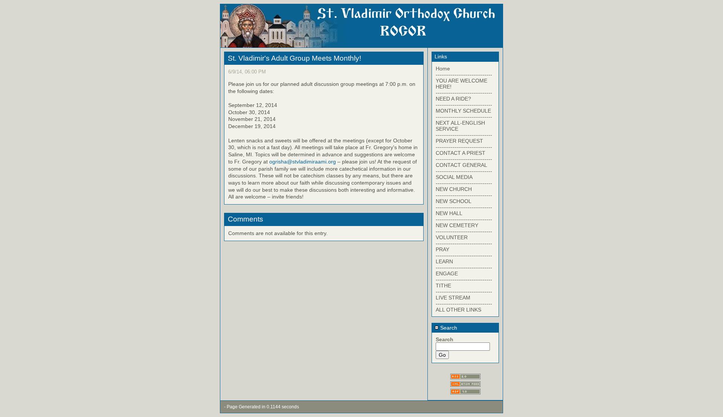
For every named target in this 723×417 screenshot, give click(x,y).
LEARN (444, 261)
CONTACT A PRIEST (460, 153)
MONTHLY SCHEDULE (463, 111)
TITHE (443, 286)
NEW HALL (449, 213)
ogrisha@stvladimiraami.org (302, 162)
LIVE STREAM (453, 298)
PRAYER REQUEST (459, 141)
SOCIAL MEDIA (454, 177)
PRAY (442, 249)
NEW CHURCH (454, 189)
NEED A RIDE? (453, 99)
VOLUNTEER (452, 237)
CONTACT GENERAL (461, 165)
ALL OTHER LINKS (458, 310)
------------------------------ (464, 75)
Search (448, 328)
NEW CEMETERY (457, 225)
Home (443, 69)
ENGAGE (447, 273)
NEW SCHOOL (453, 201)
